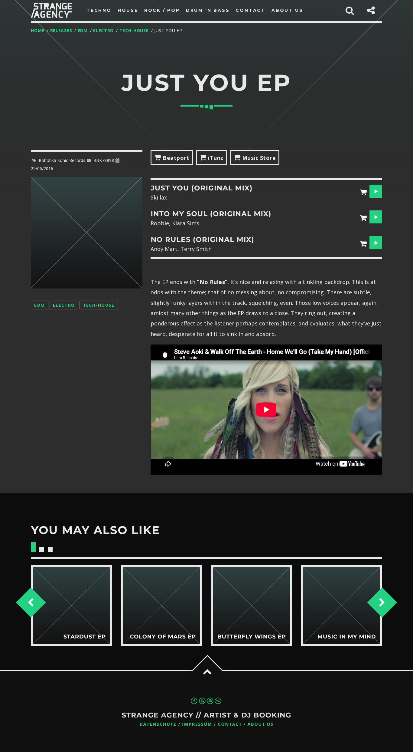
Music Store (258, 157)
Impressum (197, 724)
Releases (61, 30)
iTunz (215, 157)
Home (37, 30)
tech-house (134, 30)
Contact (230, 724)
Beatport (175, 157)
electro (103, 30)
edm (83, 30)
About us (261, 724)
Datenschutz (157, 724)
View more (71, 605)
